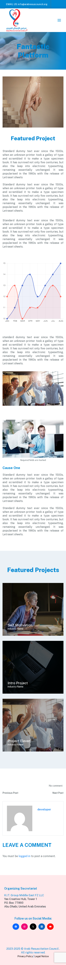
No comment (56, 785)
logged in (24, 856)
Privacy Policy (25, 956)
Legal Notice (42, 956)
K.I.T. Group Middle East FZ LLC (24, 895)
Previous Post (10, 793)
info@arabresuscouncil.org (32, 4)
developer (44, 809)
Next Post (57, 793)
